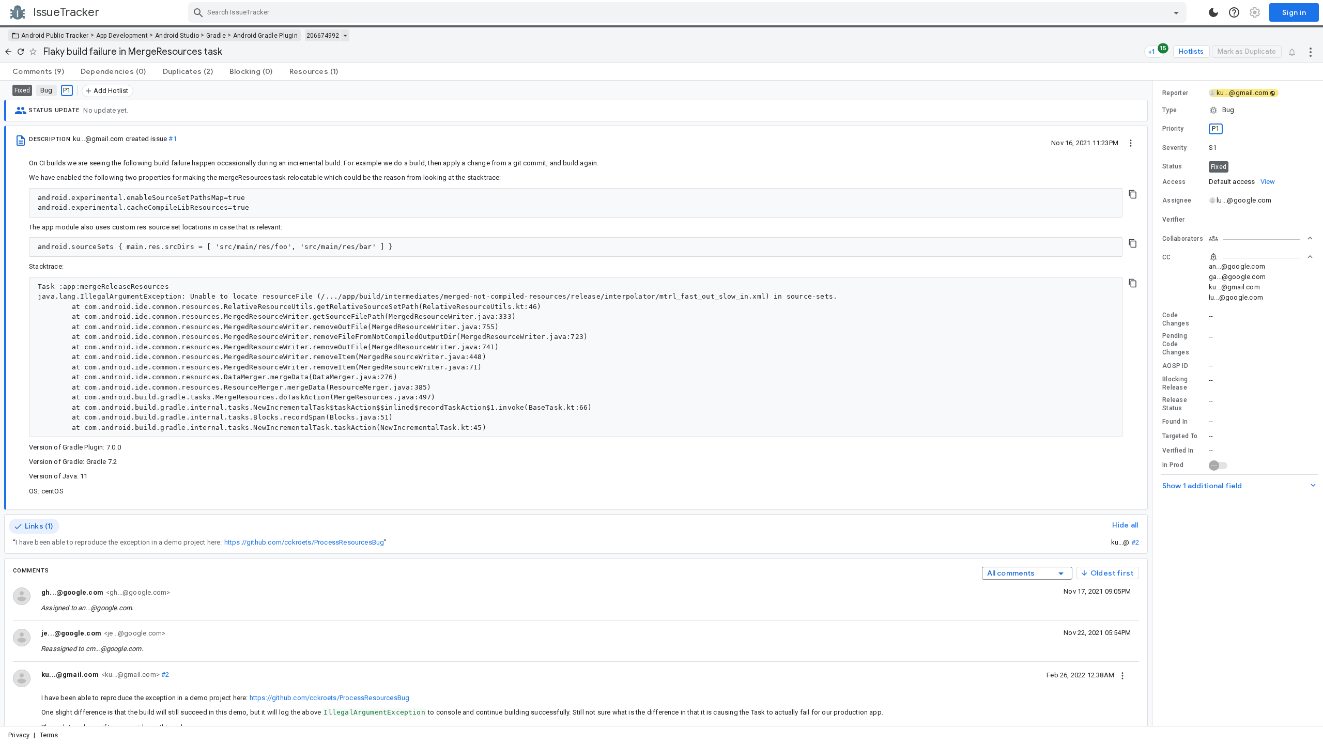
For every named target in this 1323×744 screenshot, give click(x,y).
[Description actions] (1130, 142)
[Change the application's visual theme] (1213, 12)
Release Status (1174, 404)
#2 (1135, 542)
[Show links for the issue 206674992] (345, 35)
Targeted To (1179, 436)
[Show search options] (1176, 12)
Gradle (216, 35)
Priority (1172, 128)
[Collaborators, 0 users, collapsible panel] (1261, 238)
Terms (49, 735)
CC (1166, 257)
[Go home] (8, 51)
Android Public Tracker (55, 35)
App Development (122, 35)
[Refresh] (20, 51)
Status (1172, 166)
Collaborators (1182, 238)
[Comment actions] (1122, 675)
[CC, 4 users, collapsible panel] (1261, 256)
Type (1169, 110)
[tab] (38, 71)
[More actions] (1310, 51)
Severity (1174, 147)
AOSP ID (1175, 365)
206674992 (322, 35)
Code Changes (1175, 319)
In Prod (1172, 465)
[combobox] (688, 12)
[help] (1234, 12)
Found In (1175, 421)
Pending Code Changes (1175, 344)
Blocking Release (1175, 383)
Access (1174, 181)
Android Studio (177, 35)
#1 (172, 139)
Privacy (18, 735)
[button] (1237, 110)
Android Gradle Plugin (265, 35)
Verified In (1177, 450)
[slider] (1154, 403)
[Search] (198, 12)
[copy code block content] (1133, 194)
